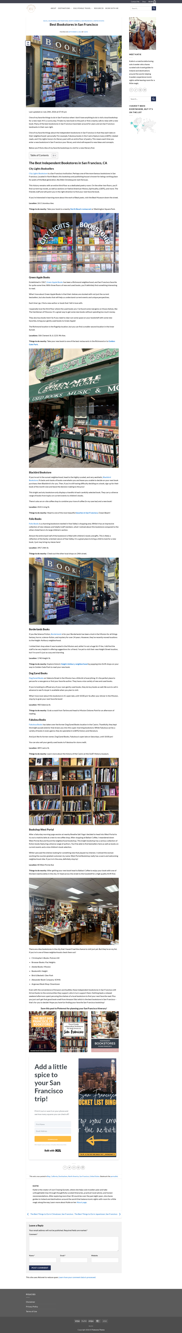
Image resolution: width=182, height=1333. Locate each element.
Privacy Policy (32, 1306)
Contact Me (135, 2)
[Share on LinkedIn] (83, 1168)
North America (75, 21)
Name (32, 1255)
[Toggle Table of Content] (52, 155)
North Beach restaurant (80, 209)
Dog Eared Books (36, 678)
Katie (86, 32)
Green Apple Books (54, 282)
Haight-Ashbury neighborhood (74, 664)
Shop (144, 2)
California (52, 21)
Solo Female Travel (82, 8)
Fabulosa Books (35, 724)
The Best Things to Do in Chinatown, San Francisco (51, 1214)
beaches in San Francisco (87, 513)
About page (82, 1202)
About (53, 8)
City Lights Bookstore (38, 173)
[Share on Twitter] (69, 1168)
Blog (45, 21)
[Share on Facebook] (65, 1168)
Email (63, 1255)
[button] (152, 1)
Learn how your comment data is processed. (77, 1277)
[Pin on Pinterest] (78, 1168)
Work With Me (111, 8)
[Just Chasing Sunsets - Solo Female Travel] (36, 8)
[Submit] (154, 8)
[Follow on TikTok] (136, 90)
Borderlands (56, 634)
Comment (33, 1234)
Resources (99, 8)
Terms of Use (31, 1311)
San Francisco (87, 21)
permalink (114, 1176)
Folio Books (34, 523)
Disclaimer (30, 1302)
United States (98, 21)
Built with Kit (53, 1150)
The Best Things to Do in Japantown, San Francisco (96, 1214)
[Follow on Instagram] (131, 90)
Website (94, 1255)
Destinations (64, 8)
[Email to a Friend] (74, 1168)
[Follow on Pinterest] (140, 90)
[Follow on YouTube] (145, 90)
